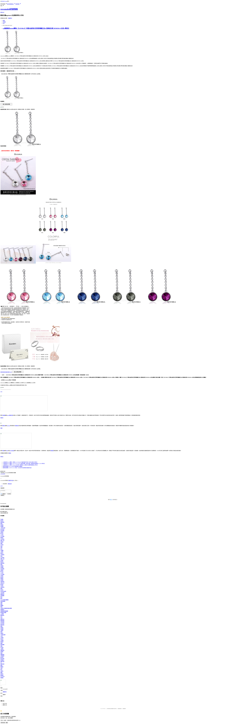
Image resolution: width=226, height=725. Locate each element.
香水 (1, 669)
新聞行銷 (2, 664)
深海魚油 (2, 587)
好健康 (1, 580)
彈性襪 (1, 641)
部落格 (4, 21)
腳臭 (1, 523)
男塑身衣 (17, 425)
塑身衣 (1, 417)
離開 (7, 722)
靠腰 (1, 602)
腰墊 (1, 604)
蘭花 (1, 598)
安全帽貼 (2, 530)
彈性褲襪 (2, 644)
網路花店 (2, 619)
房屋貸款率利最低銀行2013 (6, 372)
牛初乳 (1, 585)
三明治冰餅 (2, 527)
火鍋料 (1, 551)
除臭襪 (3, 415)
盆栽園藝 (2, 595)
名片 (4, 23)
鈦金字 (1, 638)
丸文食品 (12, 450)
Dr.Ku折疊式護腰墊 (4, 599)
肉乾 (1, 547)
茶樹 (1, 668)
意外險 (1, 589)
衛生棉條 (2, 658)
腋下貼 (1, 533)
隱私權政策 (120, 708)
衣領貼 (1, 519)
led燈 (1, 636)
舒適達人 (2, 660)
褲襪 (1, 643)
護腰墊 (1, 605)
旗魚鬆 (52, 450)
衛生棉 (1, 657)
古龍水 (1, 671)
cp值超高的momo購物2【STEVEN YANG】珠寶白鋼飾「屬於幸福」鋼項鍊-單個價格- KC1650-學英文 (24, 463)
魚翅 (1, 556)
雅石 (1, 596)
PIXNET (104, 708)
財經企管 (10, 483)
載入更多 (2, 488)
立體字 (1, 630)
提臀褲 (1, 677)
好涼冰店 (2, 529)
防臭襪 (1, 526)
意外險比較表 (3, 591)
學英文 (1, 456)
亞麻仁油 (2, 582)
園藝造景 (2, 594)
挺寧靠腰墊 (2, 601)
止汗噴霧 (2, 536)
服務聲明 (124, 708)
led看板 (1, 640)
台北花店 (2, 623)
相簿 (4, 20)
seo (1, 662)
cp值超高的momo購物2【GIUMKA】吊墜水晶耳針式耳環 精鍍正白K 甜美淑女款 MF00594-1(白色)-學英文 (36, 28)
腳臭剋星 (11, 415)
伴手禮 (1, 544)
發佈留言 (2, 495)
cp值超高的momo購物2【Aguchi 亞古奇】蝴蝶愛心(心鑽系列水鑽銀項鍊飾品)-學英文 (20, 464)
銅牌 (1, 631)
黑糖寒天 (2, 609)
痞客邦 (9, 480)
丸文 (7, 450)
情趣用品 (2, 650)
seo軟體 (2, 613)
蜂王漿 (1, 584)
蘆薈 (1, 665)
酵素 (1, 588)
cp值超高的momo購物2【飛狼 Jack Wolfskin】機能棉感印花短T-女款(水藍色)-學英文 (20, 462)
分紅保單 (2, 592)
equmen (8, 425)
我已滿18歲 (3, 722)
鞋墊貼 (1, 537)
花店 (1, 617)
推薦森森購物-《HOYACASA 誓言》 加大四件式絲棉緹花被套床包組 (17, 467)
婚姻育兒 (10, 18)
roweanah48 (2, 473)
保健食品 (2, 581)
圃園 (1, 672)
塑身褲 (1, 675)
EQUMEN (2, 676)
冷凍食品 (2, 554)
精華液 (1, 666)
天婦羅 (1, 550)
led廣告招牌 (2, 634)
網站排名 (2, 615)
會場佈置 (2, 622)
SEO (1, 616)
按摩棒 (1, 651)
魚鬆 (1, 428)
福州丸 (1, 553)
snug (1, 391)
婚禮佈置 (2, 620)
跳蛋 (1, 653)
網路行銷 (2, 661)
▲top (1, 485)
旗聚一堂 (2, 540)
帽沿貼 (1, 520)
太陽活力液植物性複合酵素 (6, 608)
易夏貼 (1, 532)
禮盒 (10, 453)
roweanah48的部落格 (9, 9)
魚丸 (1, 549)
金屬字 (1, 633)
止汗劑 (1, 534)
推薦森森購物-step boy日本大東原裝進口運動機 (12, 466)
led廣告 (1, 637)
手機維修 (2, 655)
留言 (12, 480)
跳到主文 (2, 12)
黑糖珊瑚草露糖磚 (4, 611)
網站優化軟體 (3, 612)
